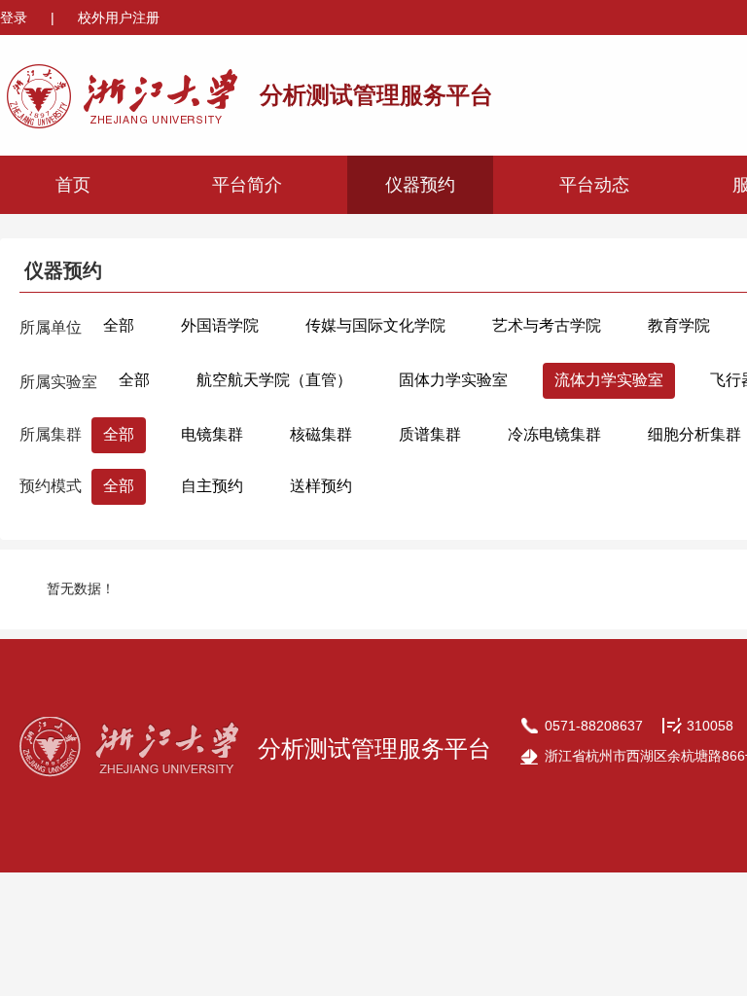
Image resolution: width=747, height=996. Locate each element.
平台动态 (594, 185)
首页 (72, 185)
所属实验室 (58, 382)
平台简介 (247, 185)
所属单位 (50, 327)
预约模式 (50, 486)
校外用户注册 (119, 17)
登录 (15, 17)
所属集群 (50, 434)
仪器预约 (420, 185)
